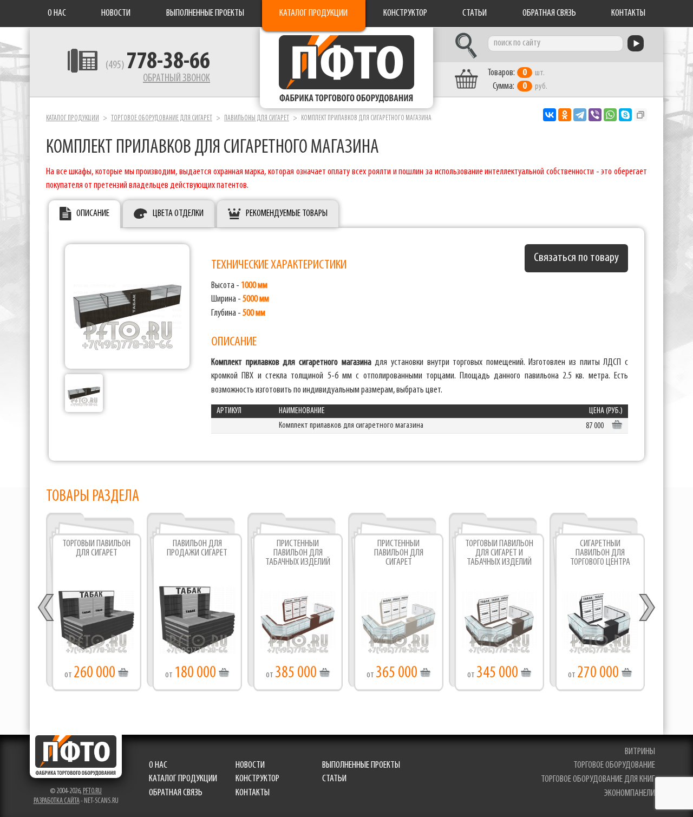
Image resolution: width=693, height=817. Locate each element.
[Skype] (625, 114)
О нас (57, 13)
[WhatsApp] (610, 114)
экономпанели (629, 794)
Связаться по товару (576, 258)
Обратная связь (549, 13)
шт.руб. (517, 79)
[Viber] (595, 114)
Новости (115, 13)
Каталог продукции (313, 13)
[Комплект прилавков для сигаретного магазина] (127, 306)
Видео (298, 625)
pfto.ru (92, 791)
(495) (158, 65)
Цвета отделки (178, 214)
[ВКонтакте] (549, 114)
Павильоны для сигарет (256, 118)
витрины (640, 752)
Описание (92, 214)
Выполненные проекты (205, 13)
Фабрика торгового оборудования (346, 67)
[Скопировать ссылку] (640, 114)
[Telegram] (579, 114)
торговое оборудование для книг (598, 780)
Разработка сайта (57, 801)
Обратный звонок (176, 78)
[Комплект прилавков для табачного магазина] (84, 393)
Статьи (474, 13)
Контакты (628, 13)
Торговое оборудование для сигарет (161, 118)
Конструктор (405, 13)
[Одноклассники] (564, 114)
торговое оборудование (614, 765)
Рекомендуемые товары (287, 214)
